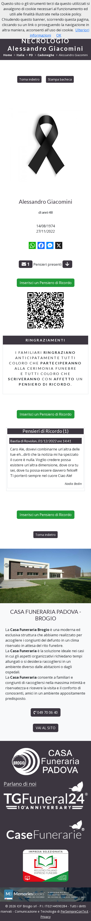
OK (58, 35)
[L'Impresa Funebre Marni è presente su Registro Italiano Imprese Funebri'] (45, 830)
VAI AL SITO (45, 727)
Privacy (45, 917)
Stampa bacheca (60, 79)
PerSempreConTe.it (74, 911)
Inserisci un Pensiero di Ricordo (46, 282)
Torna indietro (29, 79)
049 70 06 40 (47, 712)
